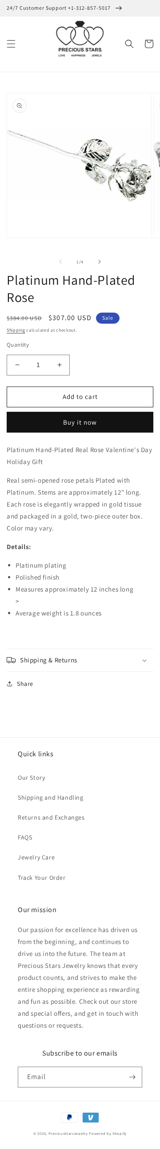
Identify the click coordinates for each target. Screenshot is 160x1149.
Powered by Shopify (108, 1133)
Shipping (16, 330)
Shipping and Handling (51, 797)
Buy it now (80, 422)
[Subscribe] (132, 1077)
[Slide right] (99, 261)
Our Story (31, 777)
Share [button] (25, 684)
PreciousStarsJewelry (68, 1133)
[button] (11, 44)
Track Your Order (42, 878)
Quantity (18, 344)
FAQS (25, 837)
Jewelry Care (36, 857)
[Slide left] (60, 261)
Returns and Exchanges (51, 817)
